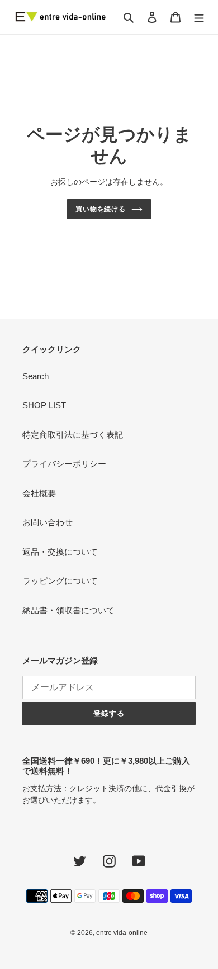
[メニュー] (199, 17)
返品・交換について (60, 551)
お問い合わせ (47, 522)
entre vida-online (122, 933)
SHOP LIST (44, 405)
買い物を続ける (100, 209)
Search (35, 376)
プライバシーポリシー (64, 463)
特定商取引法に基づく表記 (72, 434)
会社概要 (39, 493)
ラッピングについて (60, 580)
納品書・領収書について (68, 610)
